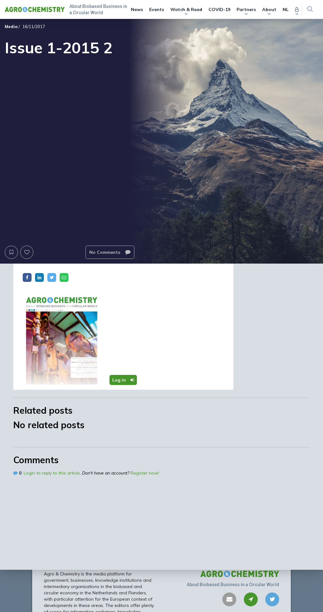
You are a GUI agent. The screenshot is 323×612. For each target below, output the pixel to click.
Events (156, 9)
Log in (119, 380)
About (269, 9)
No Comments (105, 252)
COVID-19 (219, 9)
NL (286, 9)
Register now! (145, 473)
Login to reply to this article (52, 473)
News (137, 9)
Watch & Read (186, 9)
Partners (246, 9)
